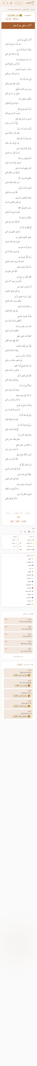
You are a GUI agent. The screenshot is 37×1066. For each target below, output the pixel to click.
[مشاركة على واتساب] (25, 531)
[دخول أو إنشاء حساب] (3, 3)
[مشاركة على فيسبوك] (29, 531)
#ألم (12, 521)
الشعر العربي (25, 9)
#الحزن (24, 521)
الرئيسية (33, 9)
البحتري (24, 614)
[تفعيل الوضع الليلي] (7, 3)
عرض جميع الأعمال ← (18, 656)
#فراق (17, 521)
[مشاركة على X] (33, 531)
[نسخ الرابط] (21, 531)
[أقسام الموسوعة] (11, 3)
